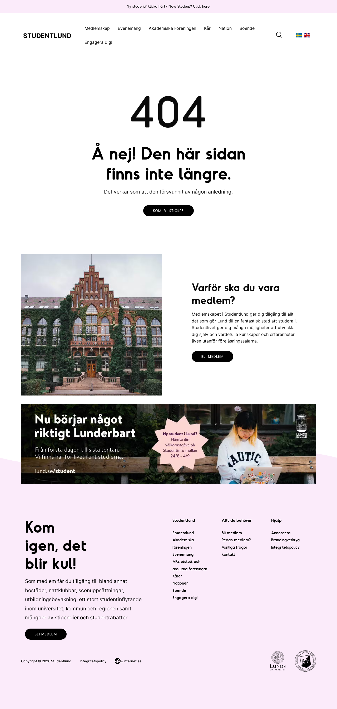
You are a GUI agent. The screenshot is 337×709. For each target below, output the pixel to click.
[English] (307, 35)
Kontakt (228, 554)
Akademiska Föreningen (172, 28)
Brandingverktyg (285, 539)
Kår (207, 28)
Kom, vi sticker (168, 211)
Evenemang (129, 28)
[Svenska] (299, 35)
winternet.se (131, 661)
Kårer (177, 575)
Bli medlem (212, 356)
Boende (247, 28)
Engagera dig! (98, 42)
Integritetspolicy (285, 547)
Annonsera (280, 532)
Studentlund (183, 532)
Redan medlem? (236, 539)
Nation (225, 28)
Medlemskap (97, 28)
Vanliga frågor (234, 547)
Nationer (180, 583)
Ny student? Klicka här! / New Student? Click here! (168, 6)
